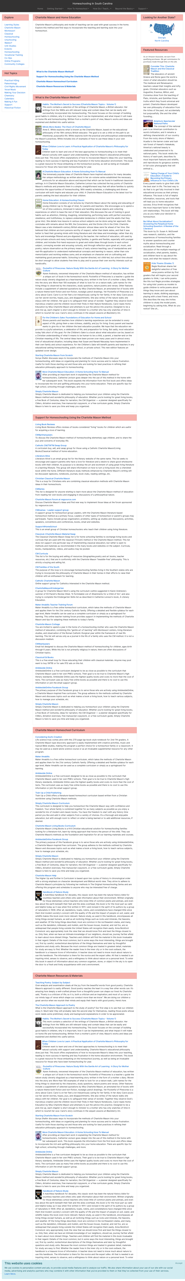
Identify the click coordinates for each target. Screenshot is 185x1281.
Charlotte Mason (12, 27)
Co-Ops (8, 58)
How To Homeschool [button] (77, 8)
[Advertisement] (84, 51)
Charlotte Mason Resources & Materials (56, 86)
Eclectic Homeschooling (12, 50)
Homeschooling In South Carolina (92, 3)
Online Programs (12, 61)
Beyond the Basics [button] (124, 8)
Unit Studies (10, 46)
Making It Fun (11, 101)
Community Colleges (14, 64)
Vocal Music (10, 89)
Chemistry (9, 95)
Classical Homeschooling (12, 35)
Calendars (9, 98)
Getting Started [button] (54, 8)
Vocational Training (14, 55)
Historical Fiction (13, 107)
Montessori (10, 30)
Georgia (162, 37)
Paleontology (11, 83)
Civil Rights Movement (15, 86)
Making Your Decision (15, 92)
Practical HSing (12, 80)
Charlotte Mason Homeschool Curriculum (56, 81)
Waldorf (8, 43)
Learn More (10, 1274)
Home (40, 8)
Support (8, 104)
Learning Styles (12, 24)
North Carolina (162, 40)
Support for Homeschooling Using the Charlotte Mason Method (67, 76)
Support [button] (142, 8)
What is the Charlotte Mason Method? (55, 71)
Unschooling (10, 39)
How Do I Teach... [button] (101, 8)
